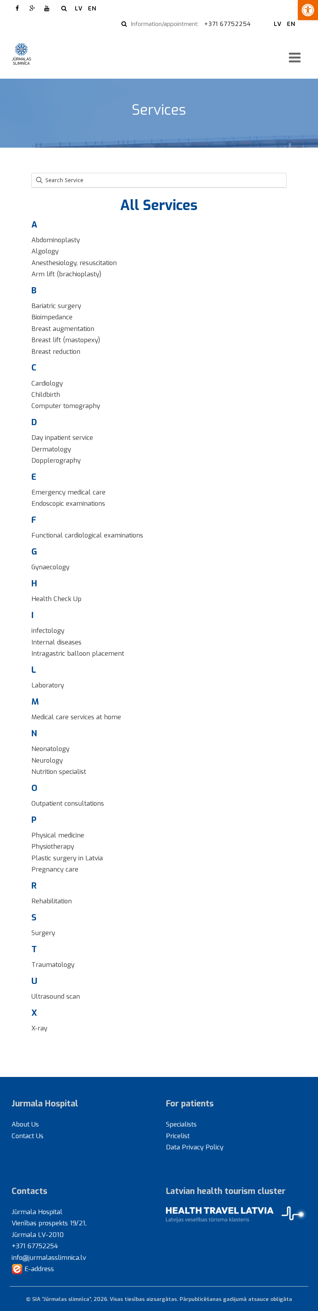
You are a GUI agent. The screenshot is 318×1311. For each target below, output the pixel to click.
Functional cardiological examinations (87, 535)
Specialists (181, 1124)
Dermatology (51, 449)
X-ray (39, 1028)
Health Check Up (56, 598)
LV (79, 8)
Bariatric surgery (56, 305)
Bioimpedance (52, 317)
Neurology (47, 760)
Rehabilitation (51, 901)
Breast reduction (55, 351)
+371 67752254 (228, 24)
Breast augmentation (62, 328)
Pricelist (178, 1136)
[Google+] (32, 8)
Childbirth (45, 394)
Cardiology (47, 383)
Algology (45, 251)
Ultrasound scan (55, 996)
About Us (25, 1124)
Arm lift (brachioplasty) (66, 274)
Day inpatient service (62, 437)
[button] (308, 10)
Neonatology (50, 748)
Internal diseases (56, 642)
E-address (38, 1268)
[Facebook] (17, 8)
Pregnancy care (54, 869)
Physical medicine (57, 835)
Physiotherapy (52, 846)
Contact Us (27, 1136)
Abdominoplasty (55, 240)
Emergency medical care (68, 492)
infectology (47, 630)
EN (92, 8)
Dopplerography (56, 460)
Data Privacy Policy (194, 1147)
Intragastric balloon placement (77, 653)
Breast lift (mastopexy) (65, 340)
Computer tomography (65, 405)
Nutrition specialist (58, 771)
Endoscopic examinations (68, 503)
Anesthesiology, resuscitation (74, 262)
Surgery (43, 933)
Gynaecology (50, 567)
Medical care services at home (76, 717)
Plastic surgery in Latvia (67, 858)
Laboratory (47, 685)
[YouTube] (47, 8)
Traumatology (52, 964)
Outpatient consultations (67, 803)
